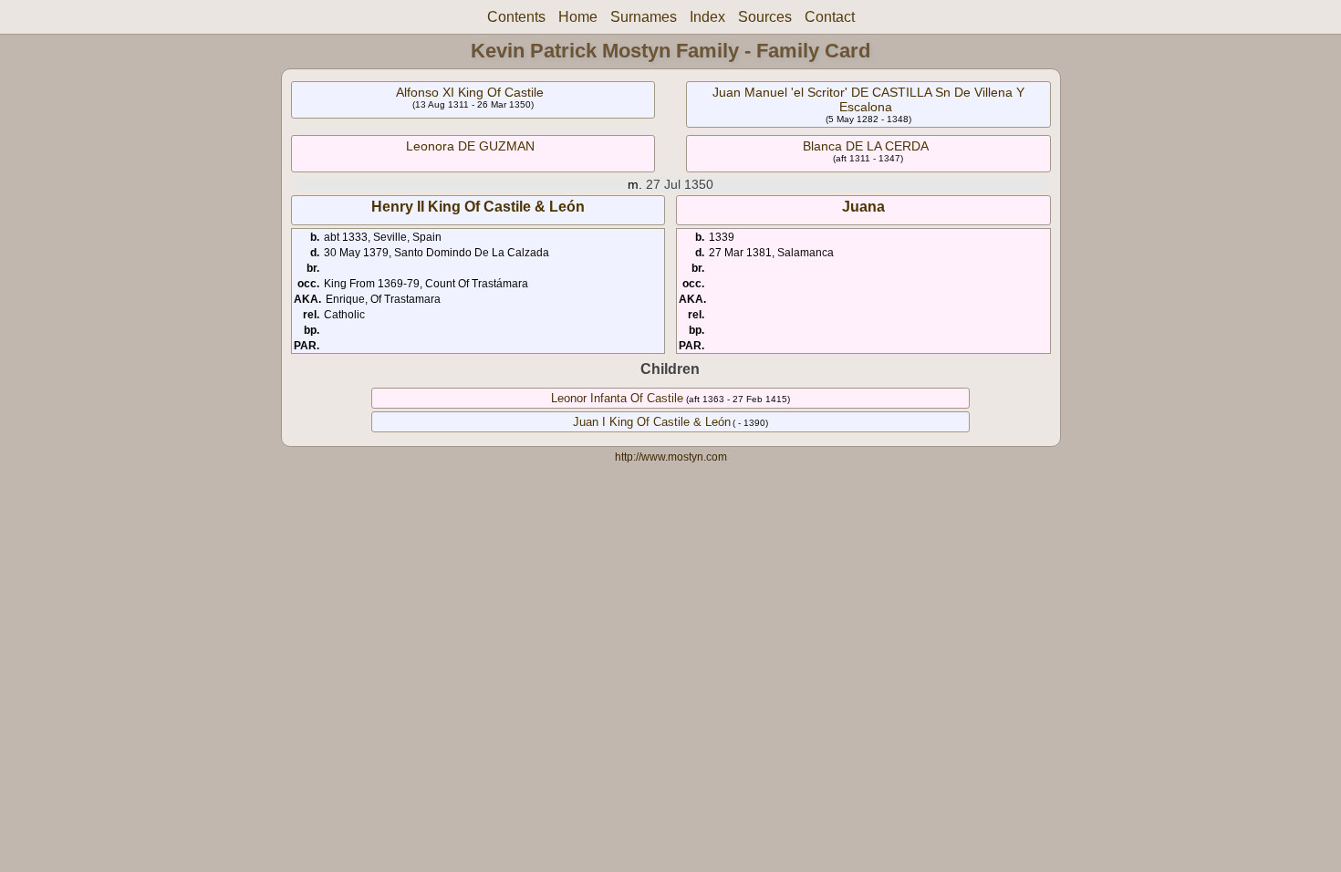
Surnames (643, 17)
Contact (830, 17)
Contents (516, 17)
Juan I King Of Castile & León (652, 422)
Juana (863, 206)
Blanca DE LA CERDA (866, 146)
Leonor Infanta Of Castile (617, 398)
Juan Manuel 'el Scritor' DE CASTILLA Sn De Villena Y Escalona (868, 99)
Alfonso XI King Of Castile (470, 92)
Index (707, 17)
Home (578, 17)
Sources (765, 17)
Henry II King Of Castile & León (478, 206)
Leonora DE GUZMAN (470, 146)
